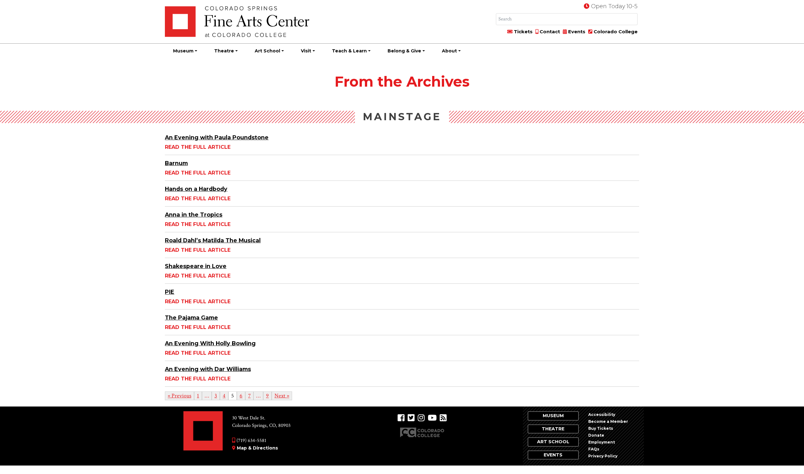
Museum (183, 51)
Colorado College (615, 32)
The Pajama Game (191, 317)
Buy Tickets (600, 428)
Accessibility (601, 414)
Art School (267, 51)
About (449, 51)
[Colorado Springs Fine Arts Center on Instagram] (421, 418)
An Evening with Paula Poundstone (217, 137)
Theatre (224, 51)
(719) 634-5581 (250, 440)
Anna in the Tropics (193, 214)
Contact (549, 32)
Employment (601, 442)
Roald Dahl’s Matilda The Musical (213, 240)
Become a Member (608, 421)
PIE (169, 291)
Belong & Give (404, 51)
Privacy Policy (602, 456)
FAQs (593, 449)
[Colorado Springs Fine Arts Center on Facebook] (401, 418)
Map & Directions (257, 448)
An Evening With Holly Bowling (210, 343)
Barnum (176, 163)
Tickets (523, 32)
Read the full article (198, 147)
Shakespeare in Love (195, 266)
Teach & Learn (349, 51)
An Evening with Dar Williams (208, 369)
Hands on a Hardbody (196, 189)
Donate (596, 435)
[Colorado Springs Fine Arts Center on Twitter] (411, 418)
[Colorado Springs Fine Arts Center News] (443, 418)
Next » (281, 395)
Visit (306, 51)
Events (576, 32)
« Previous (179, 395)
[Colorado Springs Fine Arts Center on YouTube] (432, 418)
